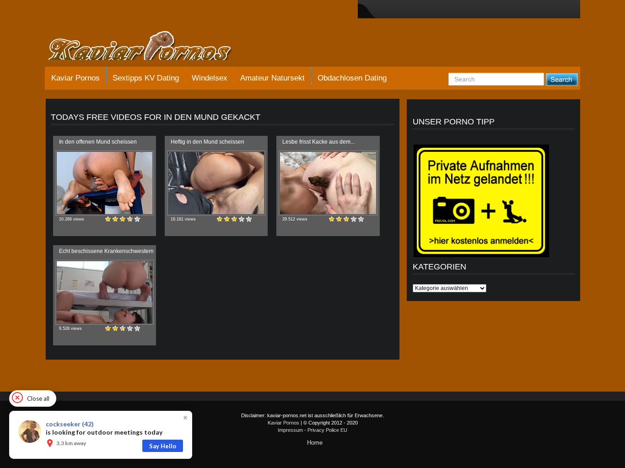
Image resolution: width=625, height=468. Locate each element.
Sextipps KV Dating (146, 78)
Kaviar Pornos (75, 78)
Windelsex (209, 78)
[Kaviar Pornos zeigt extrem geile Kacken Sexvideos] (150, 46)
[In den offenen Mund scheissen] (104, 183)
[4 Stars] (130, 219)
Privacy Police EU (327, 430)
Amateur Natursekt (272, 78)
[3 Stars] (122, 219)
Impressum (290, 430)
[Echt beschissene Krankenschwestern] (104, 292)
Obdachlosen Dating (352, 78)
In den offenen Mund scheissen (98, 142)
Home (315, 442)
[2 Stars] (115, 219)
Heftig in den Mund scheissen (207, 142)
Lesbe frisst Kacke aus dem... (318, 142)
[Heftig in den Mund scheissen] (216, 183)
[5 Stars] (137, 219)
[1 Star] (108, 219)
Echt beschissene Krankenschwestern (106, 251)
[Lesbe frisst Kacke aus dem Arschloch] (328, 183)
